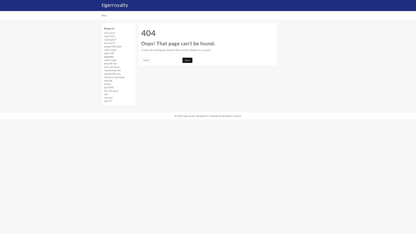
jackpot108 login (113, 46)
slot (106, 94)
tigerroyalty (115, 5)
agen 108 (109, 53)
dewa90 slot (110, 63)
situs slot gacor (112, 67)
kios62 (107, 84)
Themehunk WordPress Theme (225, 116)
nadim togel (110, 50)
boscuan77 (109, 43)
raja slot (108, 97)
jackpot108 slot (112, 73)
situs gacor (110, 33)
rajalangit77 (110, 39)
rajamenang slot (112, 70)
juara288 (109, 87)
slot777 (108, 101)
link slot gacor (111, 91)
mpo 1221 (109, 36)
